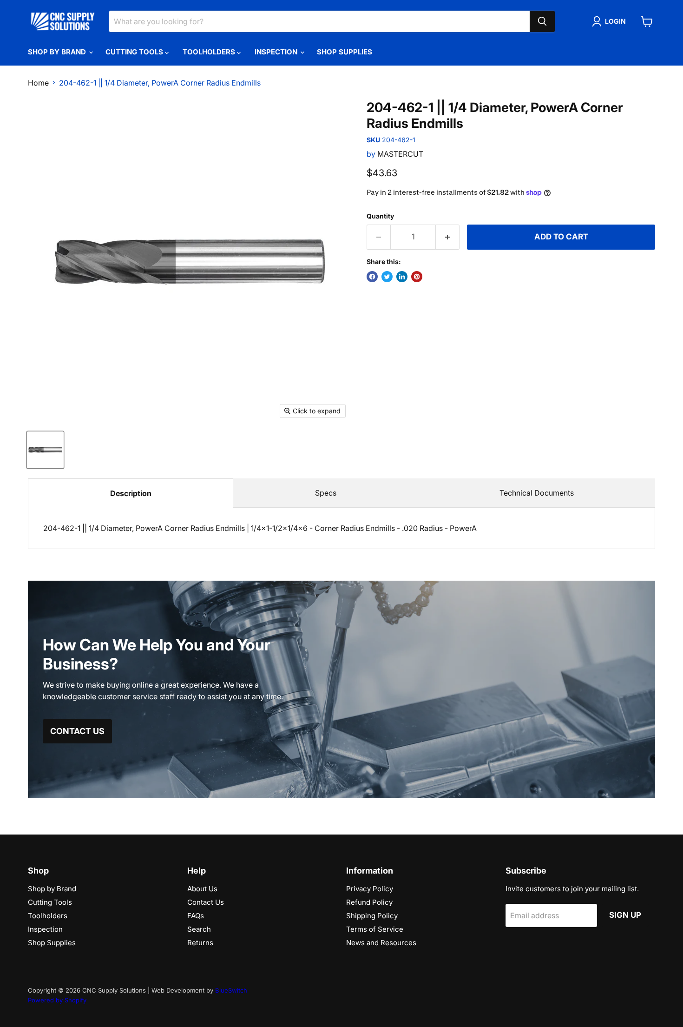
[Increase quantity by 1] (448, 237)
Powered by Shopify (57, 1000)
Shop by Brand (58, 51)
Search (199, 929)
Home (38, 83)
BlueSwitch (231, 990)
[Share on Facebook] (372, 276)
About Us (202, 888)
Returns (200, 942)
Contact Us (205, 902)
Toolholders (210, 51)
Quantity (380, 216)
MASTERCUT (400, 154)
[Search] (542, 21)
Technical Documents (536, 492)
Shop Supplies (344, 51)
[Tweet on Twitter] (387, 276)
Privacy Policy (369, 888)
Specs (325, 492)
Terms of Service (374, 929)
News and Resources (381, 942)
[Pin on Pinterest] (416, 276)
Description (130, 493)
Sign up (625, 915)
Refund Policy (369, 902)
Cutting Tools (135, 51)
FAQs (195, 915)
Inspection (277, 51)
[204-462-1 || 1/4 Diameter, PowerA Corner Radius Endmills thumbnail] (45, 449)
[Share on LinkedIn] (401, 276)
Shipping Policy (372, 915)
